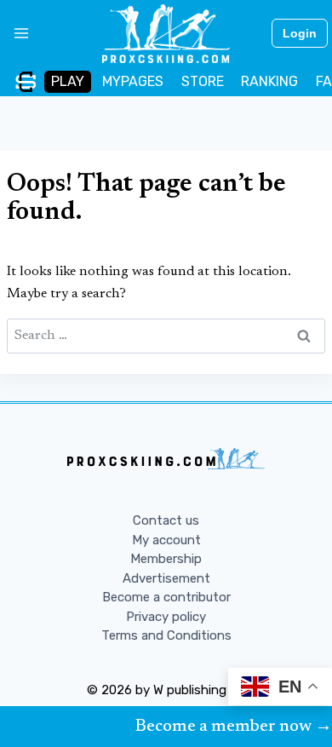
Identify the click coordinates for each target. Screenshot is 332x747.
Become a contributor (166, 597)
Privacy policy (166, 616)
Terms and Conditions (166, 635)
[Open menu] (15, 33)
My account (166, 540)
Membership (166, 558)
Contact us (166, 520)
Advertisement (166, 578)
